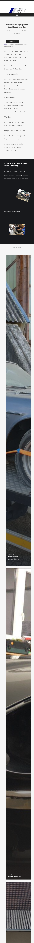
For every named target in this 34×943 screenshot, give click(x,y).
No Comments (17, 33)
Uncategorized (11, 554)
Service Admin (12, 30)
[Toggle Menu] (17, 15)
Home (5, 44)
